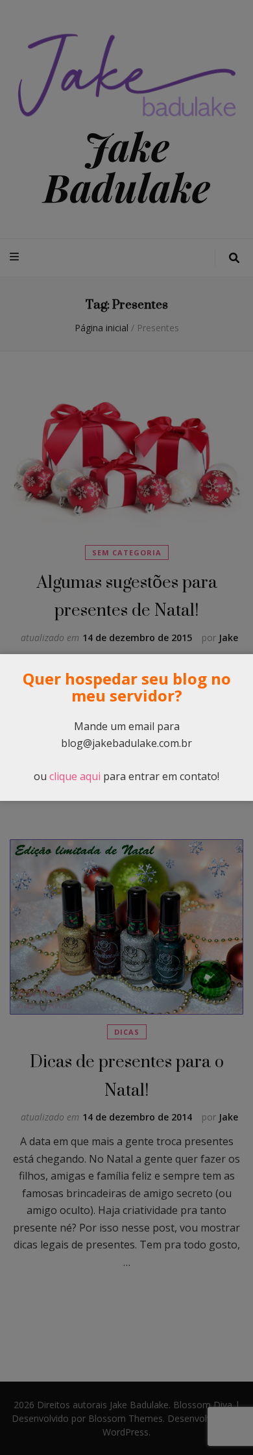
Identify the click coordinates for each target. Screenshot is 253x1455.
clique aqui (75, 776)
